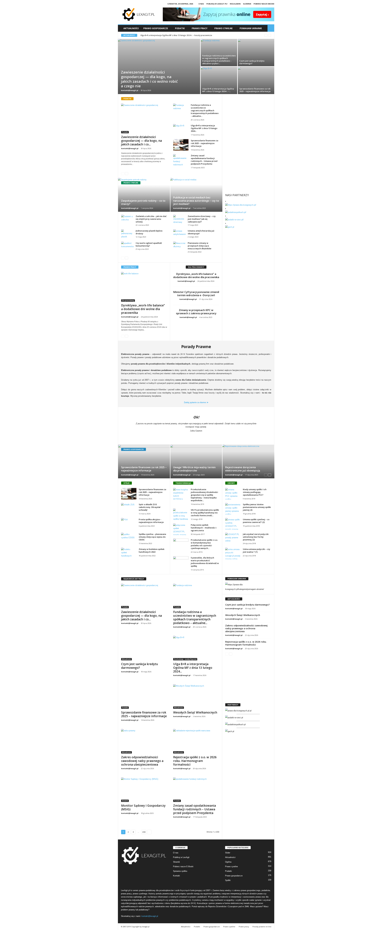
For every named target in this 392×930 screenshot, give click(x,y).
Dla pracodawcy (128, 300)
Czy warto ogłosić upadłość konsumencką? (149, 244)
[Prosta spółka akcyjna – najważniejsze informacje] (128, 524)
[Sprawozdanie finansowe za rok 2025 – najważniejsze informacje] (256, 80)
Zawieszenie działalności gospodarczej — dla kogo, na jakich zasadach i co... (141, 140)
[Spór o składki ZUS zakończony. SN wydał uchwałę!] (128, 508)
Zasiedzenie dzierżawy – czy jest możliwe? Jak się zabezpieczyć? (202, 219)
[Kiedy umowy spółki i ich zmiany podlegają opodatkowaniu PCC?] (233, 493)
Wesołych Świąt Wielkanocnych (195, 712)
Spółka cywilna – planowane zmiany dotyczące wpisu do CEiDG (152, 537)
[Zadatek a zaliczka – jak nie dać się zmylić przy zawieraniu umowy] (127, 219)
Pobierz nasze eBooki (264, 4)
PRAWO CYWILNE (223, 28)
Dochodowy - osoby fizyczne (185, 659)
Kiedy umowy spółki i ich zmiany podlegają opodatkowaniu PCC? (254, 492)
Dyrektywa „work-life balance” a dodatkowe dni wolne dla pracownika (143, 309)
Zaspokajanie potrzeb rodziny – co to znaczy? (143, 202)
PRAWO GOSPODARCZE (155, 28)
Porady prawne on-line (262, 926)
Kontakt (176, 876)
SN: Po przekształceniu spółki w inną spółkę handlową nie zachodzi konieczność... (205, 513)
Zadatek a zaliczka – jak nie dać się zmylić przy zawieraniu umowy (151, 219)
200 (143, 832)
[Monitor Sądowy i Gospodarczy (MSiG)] (144, 789)
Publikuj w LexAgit (181, 857)
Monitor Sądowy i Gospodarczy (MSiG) (143, 807)
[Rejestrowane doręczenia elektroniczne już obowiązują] (248, 461)
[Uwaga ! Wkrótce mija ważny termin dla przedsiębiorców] (196, 461)
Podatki (125, 132)
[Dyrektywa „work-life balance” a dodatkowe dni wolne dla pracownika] (144, 287)
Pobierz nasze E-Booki (183, 866)
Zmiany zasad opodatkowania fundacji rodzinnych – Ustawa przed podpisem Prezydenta (204, 159)
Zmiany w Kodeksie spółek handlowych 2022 (151, 550)
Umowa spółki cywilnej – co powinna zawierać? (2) (256, 521)
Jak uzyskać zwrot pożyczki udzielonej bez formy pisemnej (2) (256, 537)
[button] (271, 28)
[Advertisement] (248, 117)
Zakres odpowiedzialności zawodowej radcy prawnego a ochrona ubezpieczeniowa (142, 761)
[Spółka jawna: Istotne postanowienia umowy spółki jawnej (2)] (233, 508)
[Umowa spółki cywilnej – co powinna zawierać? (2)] (233, 524)
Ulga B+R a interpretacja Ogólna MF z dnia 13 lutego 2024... (204, 128)
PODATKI (180, 28)
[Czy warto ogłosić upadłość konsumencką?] (127, 246)
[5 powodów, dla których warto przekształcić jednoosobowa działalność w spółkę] (180, 562)
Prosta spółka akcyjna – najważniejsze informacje (151, 521)
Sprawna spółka (180, 871)
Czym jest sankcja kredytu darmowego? (139, 666)
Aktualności (131, 28)
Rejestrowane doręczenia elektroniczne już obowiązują (242, 469)
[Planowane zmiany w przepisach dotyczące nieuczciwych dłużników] (179, 246)
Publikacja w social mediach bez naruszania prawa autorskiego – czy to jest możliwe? (196, 201)
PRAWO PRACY (199, 28)
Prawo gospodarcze (234, 876)
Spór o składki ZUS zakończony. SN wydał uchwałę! (149, 507)
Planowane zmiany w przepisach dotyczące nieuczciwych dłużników (199, 246)
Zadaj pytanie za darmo (196, 402)
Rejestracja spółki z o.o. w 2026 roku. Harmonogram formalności (195, 761)
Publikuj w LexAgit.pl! (216, 4)
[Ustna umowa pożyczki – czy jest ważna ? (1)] (233, 553)
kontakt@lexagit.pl (129, 90)
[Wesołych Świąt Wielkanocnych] (196, 696)
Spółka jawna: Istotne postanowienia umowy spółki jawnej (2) (257, 507)
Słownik (247, 4)
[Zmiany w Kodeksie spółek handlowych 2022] (128, 553)
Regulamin (235, 4)
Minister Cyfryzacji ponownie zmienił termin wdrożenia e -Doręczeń (196, 293)
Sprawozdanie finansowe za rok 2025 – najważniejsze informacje (169, 35)
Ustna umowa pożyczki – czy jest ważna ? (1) (256, 550)
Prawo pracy (244, 926)
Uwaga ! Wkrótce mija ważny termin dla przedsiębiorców (194, 469)
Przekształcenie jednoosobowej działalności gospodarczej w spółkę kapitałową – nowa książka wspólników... (204, 495)
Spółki (228, 880)
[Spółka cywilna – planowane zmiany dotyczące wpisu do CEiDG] (128, 538)
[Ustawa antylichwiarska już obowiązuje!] (179, 234)
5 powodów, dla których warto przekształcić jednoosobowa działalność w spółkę (205, 561)
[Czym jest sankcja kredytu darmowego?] (256, 52)
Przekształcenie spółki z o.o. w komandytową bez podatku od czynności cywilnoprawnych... (204, 544)
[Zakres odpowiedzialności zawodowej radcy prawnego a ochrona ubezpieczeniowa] (144, 741)
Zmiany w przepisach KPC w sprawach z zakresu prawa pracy (196, 311)
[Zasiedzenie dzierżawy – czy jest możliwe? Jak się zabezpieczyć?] (179, 219)
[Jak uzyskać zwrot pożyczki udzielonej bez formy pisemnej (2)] (233, 538)
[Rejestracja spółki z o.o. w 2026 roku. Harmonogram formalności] (196, 741)
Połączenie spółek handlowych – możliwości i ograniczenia (204, 528)
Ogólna (228, 862)
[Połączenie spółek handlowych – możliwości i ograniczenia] (180, 529)
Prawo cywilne (231, 866)
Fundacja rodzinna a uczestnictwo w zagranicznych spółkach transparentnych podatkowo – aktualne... (205, 110)
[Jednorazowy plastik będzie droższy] (127, 234)
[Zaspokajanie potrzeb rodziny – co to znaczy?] (144, 195)
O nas (201, 4)
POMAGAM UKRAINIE (251, 28)
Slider (227, 853)
